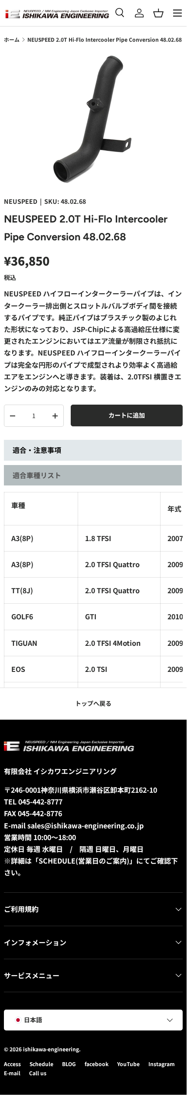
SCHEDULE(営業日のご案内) (84, 860)
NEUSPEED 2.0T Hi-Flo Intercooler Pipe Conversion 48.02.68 (104, 39)
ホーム (12, 39)
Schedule (41, 1063)
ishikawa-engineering (51, 1049)
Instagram (161, 1063)
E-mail (12, 1073)
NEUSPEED (20, 201)
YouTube (128, 1063)
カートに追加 (126, 415)
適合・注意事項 (37, 450)
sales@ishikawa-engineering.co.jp (85, 825)
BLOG (69, 1063)
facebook (96, 1063)
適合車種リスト (37, 475)
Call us (37, 1073)
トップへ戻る (93, 703)
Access (12, 1063)
